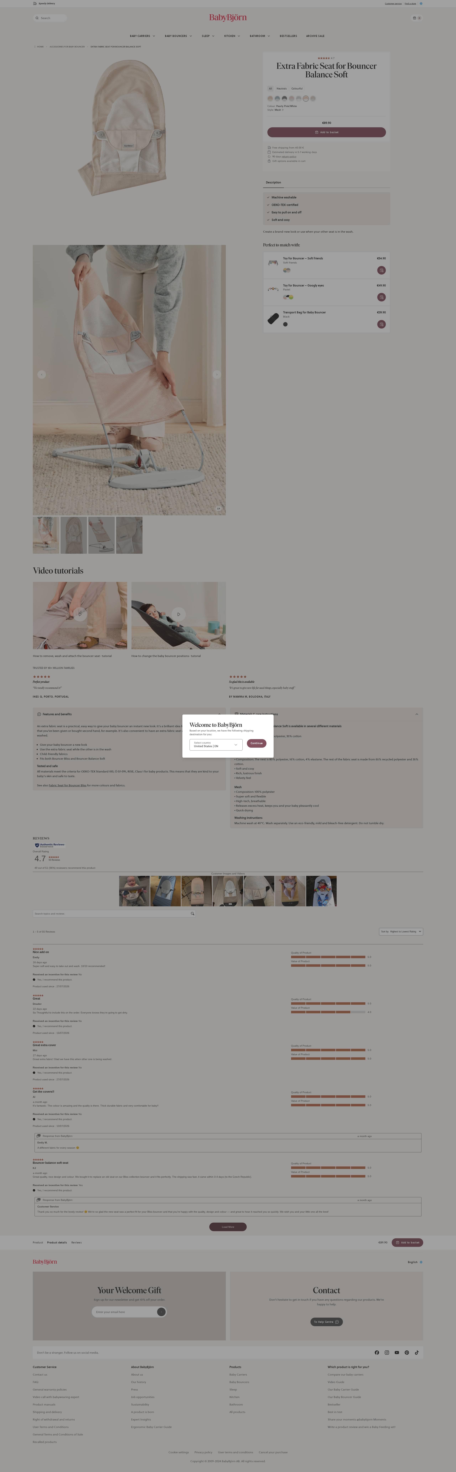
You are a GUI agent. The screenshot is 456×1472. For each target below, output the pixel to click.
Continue (257, 743)
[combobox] (216, 745)
